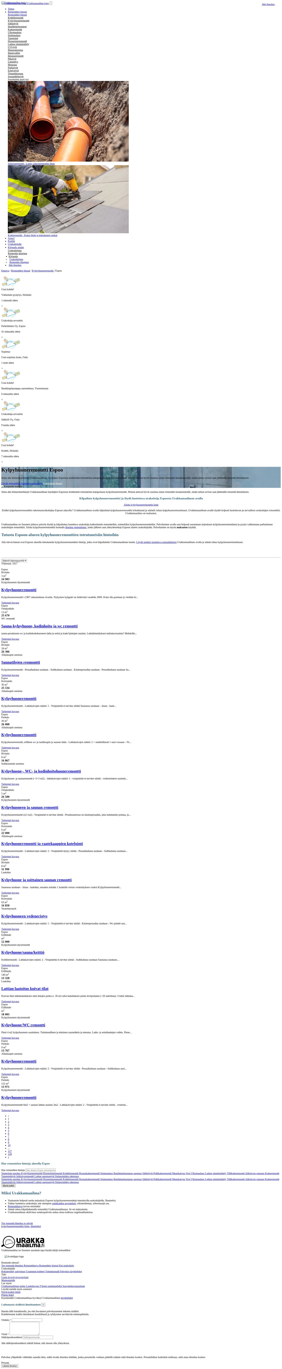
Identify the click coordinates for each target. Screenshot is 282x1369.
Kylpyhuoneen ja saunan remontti (29, 807)
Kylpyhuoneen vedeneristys (24, 916)
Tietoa (11, 9)
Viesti (4, 1334)
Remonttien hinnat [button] (17, 11)
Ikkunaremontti (16, 56)
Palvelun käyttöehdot (71, 1271)
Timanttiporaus (15, 73)
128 (10, 1154)
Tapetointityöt (8, 1176)
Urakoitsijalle (15, 244)
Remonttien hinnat (17, 14)
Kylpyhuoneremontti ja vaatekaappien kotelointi (42, 843)
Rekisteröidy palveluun (13, 1271)
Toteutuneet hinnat (52, 483)
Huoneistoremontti (17, 41)
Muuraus (12, 64)
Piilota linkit (7, 1295)
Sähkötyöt (13, 23)
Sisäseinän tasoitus (11, 1173)
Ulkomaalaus (14, 32)
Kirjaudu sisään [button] (16, 247)
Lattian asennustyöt (44, 1176)
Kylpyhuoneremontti (18, 20)
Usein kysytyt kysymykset (14, 1277)
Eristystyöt (13, 70)
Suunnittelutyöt (16, 76)
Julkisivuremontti (25, 1176)
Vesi (188, 1173)
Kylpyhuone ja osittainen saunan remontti (36, 880)
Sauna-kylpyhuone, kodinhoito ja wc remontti (39, 626)
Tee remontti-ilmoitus (12, 1265)
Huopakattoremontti (89, 1173)
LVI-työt (12, 47)
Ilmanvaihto (14, 53)
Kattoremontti (15, 29)
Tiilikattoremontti (236, 1173)
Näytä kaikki (8, 1185)
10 (9, 1145)
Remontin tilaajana (17, 253)
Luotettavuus (33, 1286)
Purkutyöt (13, 67)
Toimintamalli (52, 1271)
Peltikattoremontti (162, 1173)
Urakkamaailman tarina (13, 1286)
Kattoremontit (272, 1173)
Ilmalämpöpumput (17, 26)
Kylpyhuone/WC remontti (23, 1025)
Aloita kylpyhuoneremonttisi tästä (141, 504)
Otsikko (5, 1320)
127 (10, 1151)
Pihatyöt (12, 58)
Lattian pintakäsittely (18, 44)
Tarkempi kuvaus (10, 602)
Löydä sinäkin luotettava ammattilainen (156, 542)
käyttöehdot (67, 1298)
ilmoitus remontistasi (75, 527)
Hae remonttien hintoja (13, 1170)
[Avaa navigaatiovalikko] (51, 3)
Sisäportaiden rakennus (67, 1176)
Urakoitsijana (15, 250)
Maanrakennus (15, 50)
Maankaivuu (179, 1173)
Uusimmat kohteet (35, 1271)
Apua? (11, 238)
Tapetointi (13, 38)
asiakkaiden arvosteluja (64, 1203)
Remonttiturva (15, 1206)
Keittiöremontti (15, 17)
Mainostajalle (8, 1280)
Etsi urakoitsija (66, 1265)
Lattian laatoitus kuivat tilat (24, 988)
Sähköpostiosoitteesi (11, 1337)
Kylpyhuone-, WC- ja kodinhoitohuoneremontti (41, 771)
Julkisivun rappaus (255, 1173)
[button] (13, 256)
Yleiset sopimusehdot (51, 1286)
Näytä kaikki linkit (10, 1292)
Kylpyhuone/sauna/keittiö (22, 952)
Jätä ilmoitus (268, 4)
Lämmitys (13, 61)
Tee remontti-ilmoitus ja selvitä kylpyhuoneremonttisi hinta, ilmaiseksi (21, 1225)
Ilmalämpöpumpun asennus (127, 1173)
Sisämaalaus (14, 35)
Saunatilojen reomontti (20, 662)
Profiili (11, 241)
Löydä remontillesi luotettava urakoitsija (22, 483)
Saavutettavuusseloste (74, 1286)
